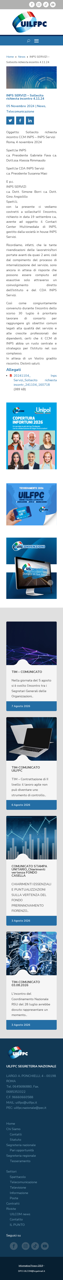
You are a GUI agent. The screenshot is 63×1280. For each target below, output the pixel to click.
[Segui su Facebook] (32, 4)
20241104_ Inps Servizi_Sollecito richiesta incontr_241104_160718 (35, 380)
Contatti (16, 1134)
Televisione (18, 1187)
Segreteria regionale (21, 1156)
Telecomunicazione (20, 111)
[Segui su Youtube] (53, 4)
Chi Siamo (13, 1129)
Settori (11, 1171)
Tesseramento (20, 1161)
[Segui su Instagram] (39, 4)
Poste (14, 1198)
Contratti (12, 1203)
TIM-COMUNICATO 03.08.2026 (26, 983)
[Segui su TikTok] (46, 4)
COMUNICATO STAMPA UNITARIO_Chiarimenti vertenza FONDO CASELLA (29, 871)
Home (10, 1124)
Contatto (16, 1219)
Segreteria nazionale (21, 1145)
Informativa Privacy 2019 (31, 1265)
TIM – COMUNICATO (27, 672)
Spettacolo (18, 1177)
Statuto (15, 1140)
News (41, 106)
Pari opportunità (22, 1150)
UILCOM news (20, 1214)
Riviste (11, 1209)
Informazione (19, 1193)
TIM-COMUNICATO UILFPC (26, 769)
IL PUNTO (17, 1225)
